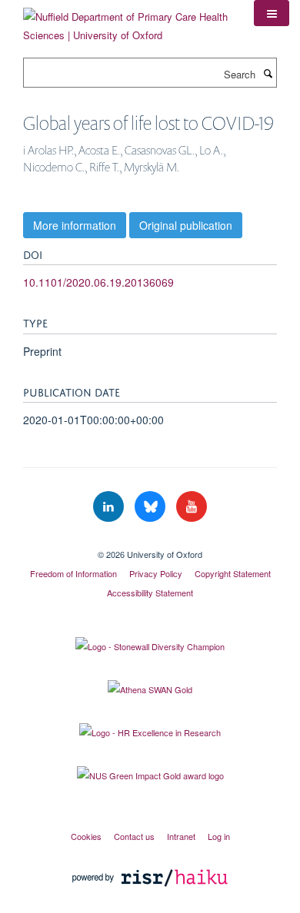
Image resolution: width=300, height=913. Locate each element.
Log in (219, 836)
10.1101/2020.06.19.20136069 (98, 282)
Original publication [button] (185, 225)
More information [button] (74, 225)
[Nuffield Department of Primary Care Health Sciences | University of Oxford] (127, 20)
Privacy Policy (155, 573)
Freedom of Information (73, 573)
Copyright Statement (233, 573)
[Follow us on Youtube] (191, 507)
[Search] (267, 73)
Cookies (86, 836)
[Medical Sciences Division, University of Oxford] (150, 541)
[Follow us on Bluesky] (151, 507)
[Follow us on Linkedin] (110, 507)
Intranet (181, 836)
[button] (271, 13)
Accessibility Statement (150, 592)
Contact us (134, 836)
